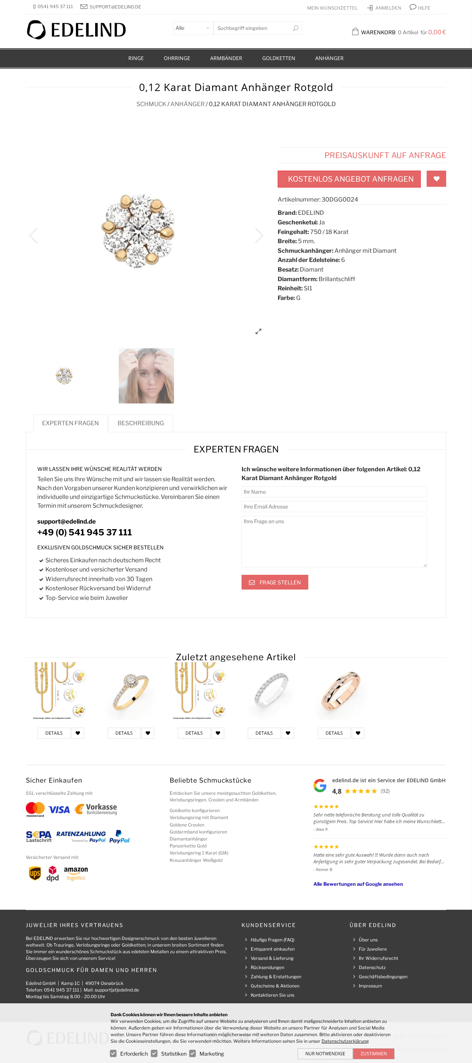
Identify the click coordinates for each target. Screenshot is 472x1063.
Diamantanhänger (189, 839)
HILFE (424, 8)
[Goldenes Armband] (201, 691)
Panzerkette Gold (188, 846)
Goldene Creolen (187, 825)
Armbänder (226, 58)
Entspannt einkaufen (273, 949)
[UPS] (35, 873)
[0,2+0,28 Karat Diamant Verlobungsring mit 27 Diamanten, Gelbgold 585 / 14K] (131, 691)
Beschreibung (141, 423)
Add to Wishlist (436, 179)
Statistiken (174, 1053)
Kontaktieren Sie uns (272, 995)
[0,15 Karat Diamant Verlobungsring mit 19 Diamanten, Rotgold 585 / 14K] (341, 691)
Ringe (136, 58)
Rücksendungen (267, 967)
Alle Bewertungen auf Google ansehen (358, 884)
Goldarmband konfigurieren (198, 832)
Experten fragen (70, 423)
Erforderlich (134, 1053)
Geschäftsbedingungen (383, 976)
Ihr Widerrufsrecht (378, 958)
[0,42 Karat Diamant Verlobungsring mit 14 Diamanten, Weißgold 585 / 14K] (271, 691)
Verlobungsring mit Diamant (199, 817)
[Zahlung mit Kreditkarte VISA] (59, 809)
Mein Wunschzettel (333, 8)
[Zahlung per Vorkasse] (95, 809)
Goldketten (278, 58)
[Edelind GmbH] (81, 37)
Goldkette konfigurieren (195, 810)
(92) (385, 791)
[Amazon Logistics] (76, 873)
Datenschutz (372, 967)
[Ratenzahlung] (81, 836)
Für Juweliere (373, 949)
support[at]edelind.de (117, 990)
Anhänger (329, 58)
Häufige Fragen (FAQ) (272, 940)
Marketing (211, 1053)
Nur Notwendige (325, 1053)
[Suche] (295, 28)
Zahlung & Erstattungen (276, 976)
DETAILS (54, 733)
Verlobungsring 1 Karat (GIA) (199, 853)
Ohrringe (177, 58)
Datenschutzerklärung (345, 1041)
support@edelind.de (115, 7)
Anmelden (388, 8)
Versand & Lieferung (272, 958)
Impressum (370, 986)
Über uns (368, 940)
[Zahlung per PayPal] (119, 836)
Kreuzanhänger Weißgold (196, 860)
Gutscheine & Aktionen (275, 986)
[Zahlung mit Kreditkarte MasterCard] (35, 809)
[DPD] (52, 873)
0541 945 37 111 (55, 6)
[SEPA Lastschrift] (39, 836)
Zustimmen (374, 1053)
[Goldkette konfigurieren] (61, 691)
